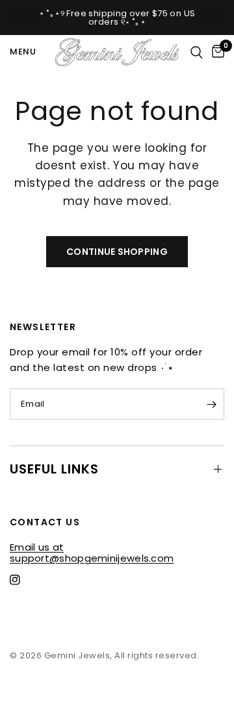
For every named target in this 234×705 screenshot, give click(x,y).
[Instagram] (24, 580)
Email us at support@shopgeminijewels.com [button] (92, 547)
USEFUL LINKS (54, 469)
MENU (23, 51)
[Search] (196, 52)
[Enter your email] (211, 404)
